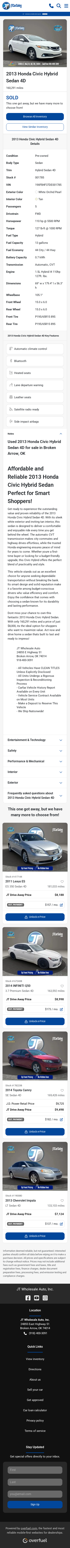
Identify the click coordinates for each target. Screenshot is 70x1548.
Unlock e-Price (37, 916)
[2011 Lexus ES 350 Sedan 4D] (35, 847)
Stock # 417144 (13, 876)
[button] (51, 6)
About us (35, 1379)
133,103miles (56, 1205)
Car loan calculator (35, 1410)
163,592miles (56, 991)
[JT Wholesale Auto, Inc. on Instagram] (43, 1297)
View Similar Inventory (35, 126)
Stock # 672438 (13, 981)
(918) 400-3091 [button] (38, 1333)
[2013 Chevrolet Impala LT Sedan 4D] (35, 1166)
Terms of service (35, 1431)
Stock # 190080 (13, 1195)
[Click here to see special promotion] (35, 14)
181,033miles (56, 886)
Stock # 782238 (13, 1085)
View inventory (35, 1359)
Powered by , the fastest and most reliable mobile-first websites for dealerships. (35, 1530)
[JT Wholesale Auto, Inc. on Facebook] (26, 1297)
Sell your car (35, 1389)
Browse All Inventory (35, 116)
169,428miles (56, 1095)
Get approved (35, 1400)
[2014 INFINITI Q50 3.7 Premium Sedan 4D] (35, 951)
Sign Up (35, 1504)
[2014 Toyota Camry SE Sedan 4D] (35, 1056)
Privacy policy (35, 1420)
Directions (35, 1369)
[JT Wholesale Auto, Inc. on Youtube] (35, 1297)
